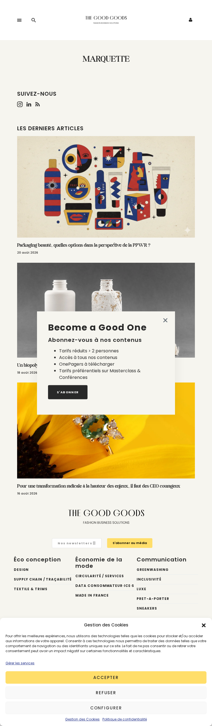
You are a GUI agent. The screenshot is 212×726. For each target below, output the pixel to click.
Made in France (92, 595)
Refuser (106, 693)
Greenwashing (153, 569)
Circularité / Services (99, 576)
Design (21, 569)
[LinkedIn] (29, 104)
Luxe (141, 589)
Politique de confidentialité (124, 719)
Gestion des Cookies (82, 719)
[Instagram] (20, 104)
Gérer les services (20, 663)
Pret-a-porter (153, 598)
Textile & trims (30, 589)
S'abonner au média (130, 543)
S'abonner (68, 392)
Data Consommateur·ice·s (104, 585)
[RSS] (37, 104)
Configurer (106, 708)
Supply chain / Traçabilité (43, 579)
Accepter (106, 677)
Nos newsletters (75, 543)
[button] (203, 625)
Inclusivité (149, 579)
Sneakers (147, 608)
